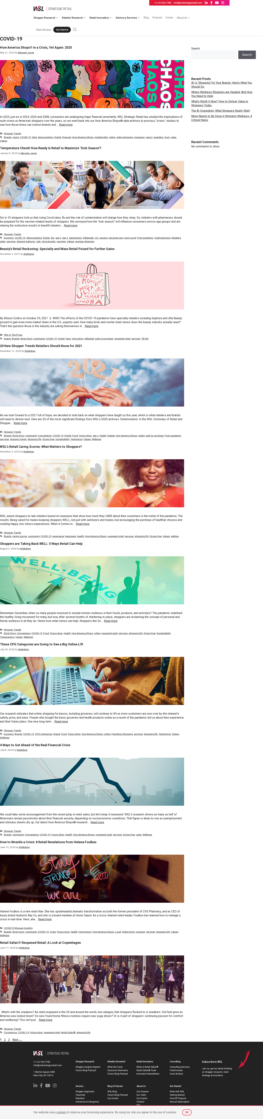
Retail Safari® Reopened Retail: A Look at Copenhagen (40, 943)
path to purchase (104, 338)
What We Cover (115, 1067)
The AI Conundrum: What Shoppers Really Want (220, 110)
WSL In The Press (13, 334)
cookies (61, 1112)
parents (103, 237)
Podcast (157, 17)
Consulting (175, 1061)
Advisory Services (126, 17)
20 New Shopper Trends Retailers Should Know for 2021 (41, 346)
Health (102, 435)
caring (16, 137)
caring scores (20, 536)
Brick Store (26, 338)
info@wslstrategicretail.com (188, 3)
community (39, 338)
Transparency (7, 637)
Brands (7, 137)
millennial (89, 338)
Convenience (45, 435)
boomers (9, 237)
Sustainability (62, 439)
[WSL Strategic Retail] (52, 8)
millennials (88, 237)
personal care (116, 237)
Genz (68, 338)
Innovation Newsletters (148, 1074)
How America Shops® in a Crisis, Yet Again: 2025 (36, 47)
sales (3, 241)
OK (187, 1112)
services (11, 241)
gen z (65, 237)
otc (96, 237)
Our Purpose (143, 1091)
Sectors (80, 1086)
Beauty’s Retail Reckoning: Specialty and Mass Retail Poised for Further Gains (57, 249)
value (173, 137)
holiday (111, 435)
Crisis (53, 931)
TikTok (144, 338)
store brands (48, 241)
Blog (146, 17)
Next (17, 1039)
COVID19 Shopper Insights (18, 928)
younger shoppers (84, 241)
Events (169, 17)
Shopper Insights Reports (88, 1067)
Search (195, 48)
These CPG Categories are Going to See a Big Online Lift (41, 644)
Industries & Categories (87, 1102)
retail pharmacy (162, 237)
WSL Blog (112, 1091)
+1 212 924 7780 (163, 3)
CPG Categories (43, 734)
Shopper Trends (12, 133)
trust (167, 137)
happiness (70, 536)
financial (66, 137)
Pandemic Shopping (122, 734)
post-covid (130, 237)
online (112, 137)
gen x (58, 237)
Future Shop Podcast (86, 1070)
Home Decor (85, 931)
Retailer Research (72, 17)
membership (101, 137)
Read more (66, 124)
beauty (7, 338)
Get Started (62, 29)
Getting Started (177, 1095)
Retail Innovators (145, 1061)
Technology (76, 439)
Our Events (113, 1098)
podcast (140, 931)
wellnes (175, 536)
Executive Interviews (118, 1070)
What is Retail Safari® (147, 1067)
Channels (80, 1095)
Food (75, 435)
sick (38, 241)
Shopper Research (44, 17)
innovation (77, 338)
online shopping (124, 137)
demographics (45, 137)
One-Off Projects (178, 1098)
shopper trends (18, 439)
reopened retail (122, 338)
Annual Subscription (179, 1102)
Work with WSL (177, 1091)
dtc (52, 237)
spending (158, 137)
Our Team (141, 1095)
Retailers (176, 237)
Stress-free (48, 439)
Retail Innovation (99, 17)
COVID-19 (25, 137)
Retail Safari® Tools (146, 1070)
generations (75, 237)
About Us (182, 17)
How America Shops (83, 137)
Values (3, 140)
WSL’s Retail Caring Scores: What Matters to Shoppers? (41, 446)
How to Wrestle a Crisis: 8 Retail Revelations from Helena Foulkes (48, 842)
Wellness (96, 439)
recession (139, 137)
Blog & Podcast (115, 1086)
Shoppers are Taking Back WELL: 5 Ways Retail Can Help (41, 544)
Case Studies (176, 1074)
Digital (57, 137)
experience (58, 536)
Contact (140, 1102)
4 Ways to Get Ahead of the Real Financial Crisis (35, 745)
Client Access (43, 29)
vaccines (61, 241)
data (34, 137)
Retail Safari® (68, 1032)
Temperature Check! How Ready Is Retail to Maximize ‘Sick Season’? (50, 148)
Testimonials (176, 1070)
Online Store (128, 931)
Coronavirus (10, 1032)
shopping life (34, 439)
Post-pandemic (145, 237)
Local (118, 931)
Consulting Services (180, 1067)
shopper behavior (26, 241)
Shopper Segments (85, 1091)
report (149, 137)
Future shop (85, 435)
